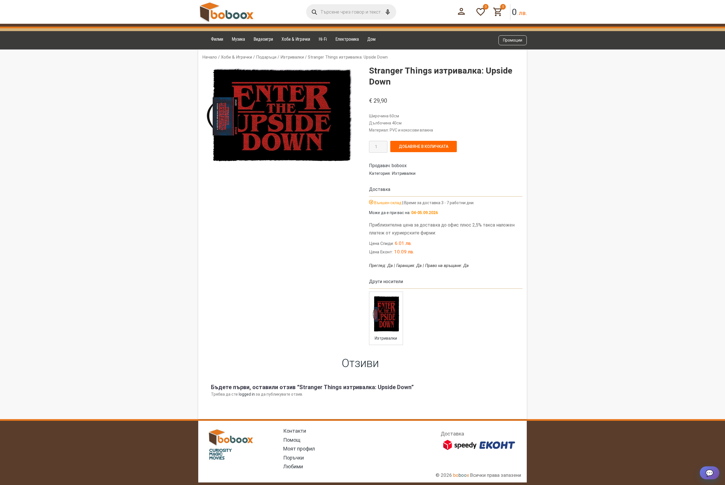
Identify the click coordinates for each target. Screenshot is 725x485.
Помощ (291, 440)
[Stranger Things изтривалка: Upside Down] (386, 331)
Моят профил (299, 449)
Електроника (347, 39)
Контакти (294, 431)
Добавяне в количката (423, 146)
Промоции (512, 40)
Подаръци (266, 57)
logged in (247, 394)
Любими (293, 466)
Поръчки (293, 458)
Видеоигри (263, 39)
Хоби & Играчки (296, 39)
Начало (209, 57)
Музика (238, 39)
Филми (217, 39)
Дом (371, 39)
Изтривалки (292, 57)
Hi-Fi (323, 39)
